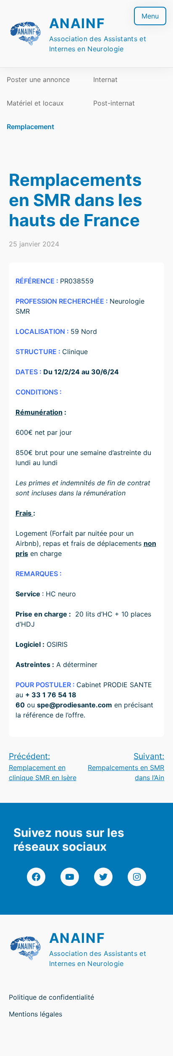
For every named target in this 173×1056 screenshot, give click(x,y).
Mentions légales (35, 1014)
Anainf (77, 23)
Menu (150, 16)
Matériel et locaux (35, 103)
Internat (105, 79)
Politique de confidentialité (51, 997)
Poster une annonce (38, 79)
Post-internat (114, 103)
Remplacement (30, 126)
